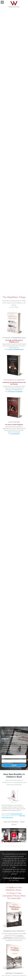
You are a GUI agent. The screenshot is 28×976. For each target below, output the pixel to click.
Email (4, 761)
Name (4, 757)
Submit (14, 765)
